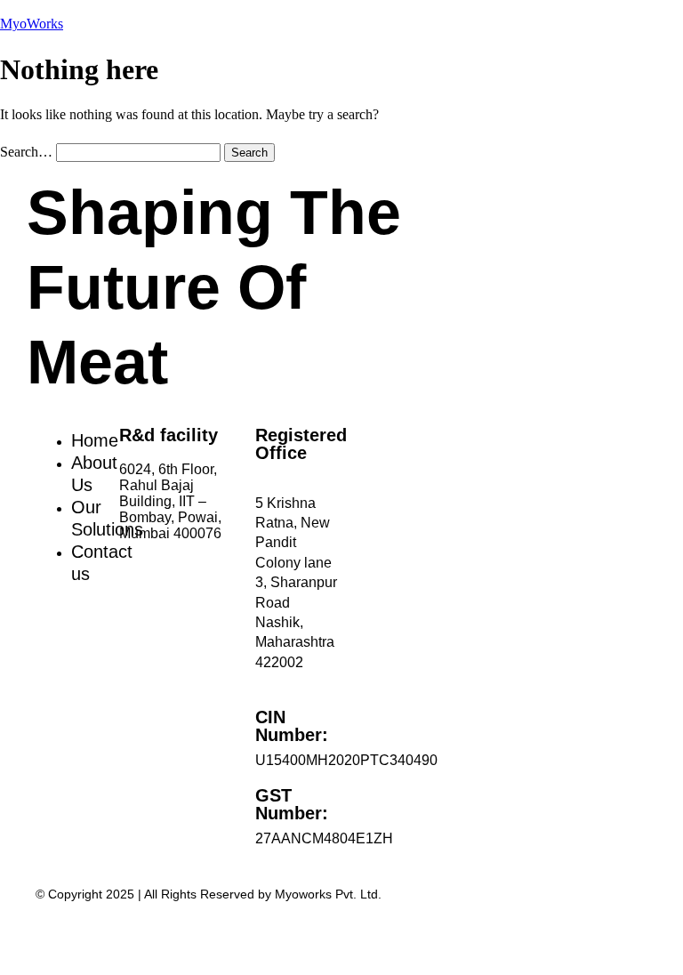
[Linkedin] (49, 639)
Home (94, 440)
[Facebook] (49, 687)
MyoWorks (31, 23)
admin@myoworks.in (216, 568)
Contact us (102, 563)
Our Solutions (107, 518)
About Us (94, 474)
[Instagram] (49, 735)
